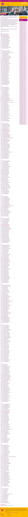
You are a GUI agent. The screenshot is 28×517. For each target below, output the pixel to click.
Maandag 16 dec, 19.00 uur (23, 111)
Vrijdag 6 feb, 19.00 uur (22, 52)
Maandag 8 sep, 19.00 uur (23, 73)
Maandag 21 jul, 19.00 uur (23, 79)
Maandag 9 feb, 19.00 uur (22, 51)
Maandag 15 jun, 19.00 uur (23, 31)
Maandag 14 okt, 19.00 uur (23, 120)
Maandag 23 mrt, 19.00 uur (23, 41)
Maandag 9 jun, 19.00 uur (22, 85)
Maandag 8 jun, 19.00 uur (22, 32)
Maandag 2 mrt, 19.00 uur (22, 46)
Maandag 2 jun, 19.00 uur (22, 86)
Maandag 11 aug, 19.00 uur (23, 76)
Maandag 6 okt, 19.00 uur (22, 69)
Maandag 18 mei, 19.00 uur (23, 35)
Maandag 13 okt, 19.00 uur (23, 68)
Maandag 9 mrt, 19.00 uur (22, 44)
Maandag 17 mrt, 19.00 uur (23, 98)
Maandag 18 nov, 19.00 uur (23, 115)
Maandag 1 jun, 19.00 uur (22, 33)
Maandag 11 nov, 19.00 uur (23, 116)
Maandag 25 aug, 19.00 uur (23, 75)
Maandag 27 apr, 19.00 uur (23, 37)
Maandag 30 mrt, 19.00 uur (23, 40)
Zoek (26, 3)
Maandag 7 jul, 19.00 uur (22, 81)
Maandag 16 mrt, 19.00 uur (23, 42)
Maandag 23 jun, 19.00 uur (23, 83)
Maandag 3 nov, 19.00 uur (23, 66)
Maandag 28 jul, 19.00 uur (23, 78)
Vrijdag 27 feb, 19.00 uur (22, 47)
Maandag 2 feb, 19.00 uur (22, 53)
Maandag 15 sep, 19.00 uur (23, 72)
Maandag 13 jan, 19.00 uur (23, 107)
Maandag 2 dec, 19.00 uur (23, 113)
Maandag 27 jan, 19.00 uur (23, 105)
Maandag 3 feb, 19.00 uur (22, 104)
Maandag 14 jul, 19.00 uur (23, 80)
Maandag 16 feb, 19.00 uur (23, 49)
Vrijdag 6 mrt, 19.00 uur (22, 45)
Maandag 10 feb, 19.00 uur (23, 103)
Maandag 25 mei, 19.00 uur (23, 34)
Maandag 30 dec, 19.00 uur (23, 109)
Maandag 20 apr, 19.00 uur (23, 38)
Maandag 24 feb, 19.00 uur (23, 101)
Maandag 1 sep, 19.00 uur (23, 74)
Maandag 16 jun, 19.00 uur (23, 84)
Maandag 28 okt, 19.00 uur (23, 118)
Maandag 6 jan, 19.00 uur (22, 108)
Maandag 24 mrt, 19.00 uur (23, 97)
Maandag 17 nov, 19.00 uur (23, 64)
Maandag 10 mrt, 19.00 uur (23, 99)
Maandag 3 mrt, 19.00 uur (22, 100)
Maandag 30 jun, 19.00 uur (23, 82)
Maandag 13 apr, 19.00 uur (23, 39)
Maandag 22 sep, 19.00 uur (23, 71)
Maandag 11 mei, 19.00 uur (23, 36)
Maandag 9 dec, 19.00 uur (23, 112)
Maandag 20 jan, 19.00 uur (23, 106)
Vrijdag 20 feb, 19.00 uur (22, 48)
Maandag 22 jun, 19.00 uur (23, 30)
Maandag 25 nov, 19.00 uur (23, 114)
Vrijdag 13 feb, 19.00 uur (22, 50)
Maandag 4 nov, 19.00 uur (23, 117)
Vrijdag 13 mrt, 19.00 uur (22, 43)
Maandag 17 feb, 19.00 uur (23, 102)
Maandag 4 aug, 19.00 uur (23, 77)
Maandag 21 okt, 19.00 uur (23, 119)
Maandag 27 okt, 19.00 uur (23, 67)
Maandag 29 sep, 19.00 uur (23, 70)
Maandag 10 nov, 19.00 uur (23, 65)
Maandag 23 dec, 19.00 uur (23, 110)
